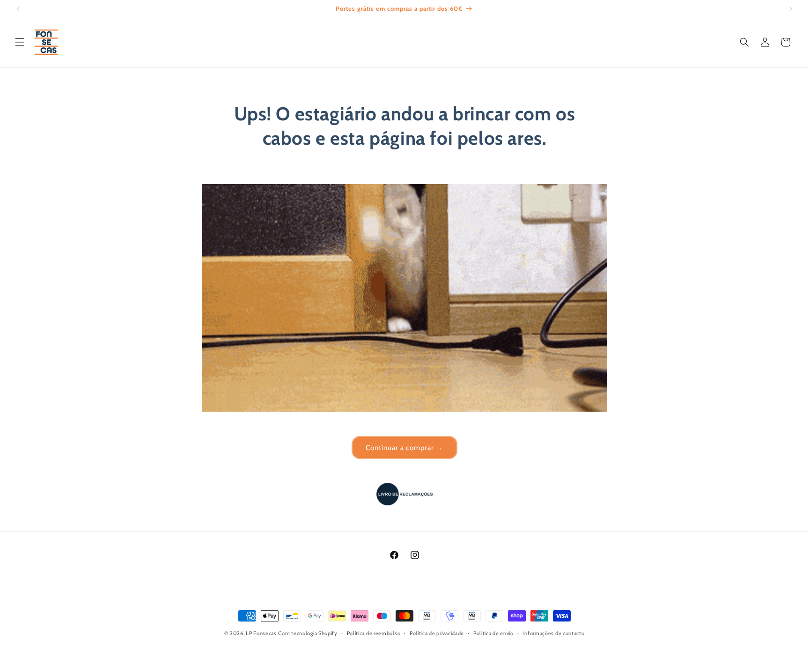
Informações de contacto (553, 632)
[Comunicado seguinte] (790, 9)
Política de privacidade (437, 632)
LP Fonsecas (261, 633)
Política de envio (493, 632)
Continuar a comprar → (404, 448)
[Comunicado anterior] (18, 9)
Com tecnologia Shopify (307, 633)
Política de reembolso (374, 632)
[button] (19, 42)
